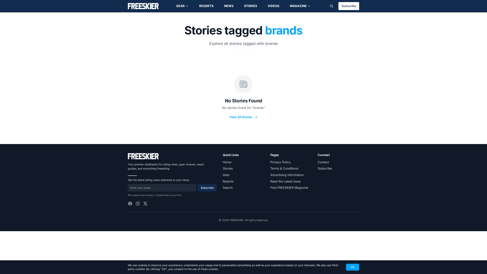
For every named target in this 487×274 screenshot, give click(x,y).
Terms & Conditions (284, 168)
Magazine (298, 6)
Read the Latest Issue (285, 181)
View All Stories (240, 117)
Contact (323, 162)
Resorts (206, 6)
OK (353, 267)
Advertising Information (287, 175)
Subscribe (348, 6)
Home (227, 162)
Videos (273, 6)
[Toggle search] (331, 6)
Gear (180, 6)
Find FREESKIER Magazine (289, 188)
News (228, 6)
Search (228, 188)
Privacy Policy (280, 162)
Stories (250, 6)
